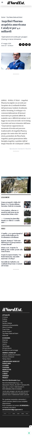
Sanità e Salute (7, 323)
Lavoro (4, 344)
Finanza (4, 342)
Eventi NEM (6, 363)
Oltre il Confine (7, 327)
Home (3, 17)
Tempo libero (6, 359)
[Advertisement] (16, 10)
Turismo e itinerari (8, 357)
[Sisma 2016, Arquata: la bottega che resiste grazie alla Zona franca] (27, 248)
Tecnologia (5, 346)
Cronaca (5, 317)
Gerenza (5, 376)
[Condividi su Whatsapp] (29, 44)
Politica (4, 319)
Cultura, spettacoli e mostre (11, 355)
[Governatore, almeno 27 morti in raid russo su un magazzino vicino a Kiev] (27, 212)
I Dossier (5, 367)
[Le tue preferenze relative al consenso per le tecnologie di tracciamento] (29, 433)
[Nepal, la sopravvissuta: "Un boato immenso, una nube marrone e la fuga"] (27, 256)
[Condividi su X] (26, 44)
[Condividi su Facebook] (20, 44)
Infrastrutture (6, 348)
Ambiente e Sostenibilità (10, 325)
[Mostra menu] (2, 2)
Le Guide (5, 365)
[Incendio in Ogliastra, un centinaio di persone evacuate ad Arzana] (27, 263)
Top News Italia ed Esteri (14, 17)
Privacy (5, 378)
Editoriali (5, 335)
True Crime (5, 329)
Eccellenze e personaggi (10, 350)
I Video (5, 374)
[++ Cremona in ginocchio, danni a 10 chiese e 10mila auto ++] (27, 221)
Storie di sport (7, 331)
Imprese (5, 340)
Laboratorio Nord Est (11, 361)
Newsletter (6, 369)
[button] (16, 184)
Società (4, 321)
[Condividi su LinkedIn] (23, 44)
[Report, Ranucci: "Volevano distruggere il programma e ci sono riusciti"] (27, 241)
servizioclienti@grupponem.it (12, 409)
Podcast (5, 372)
